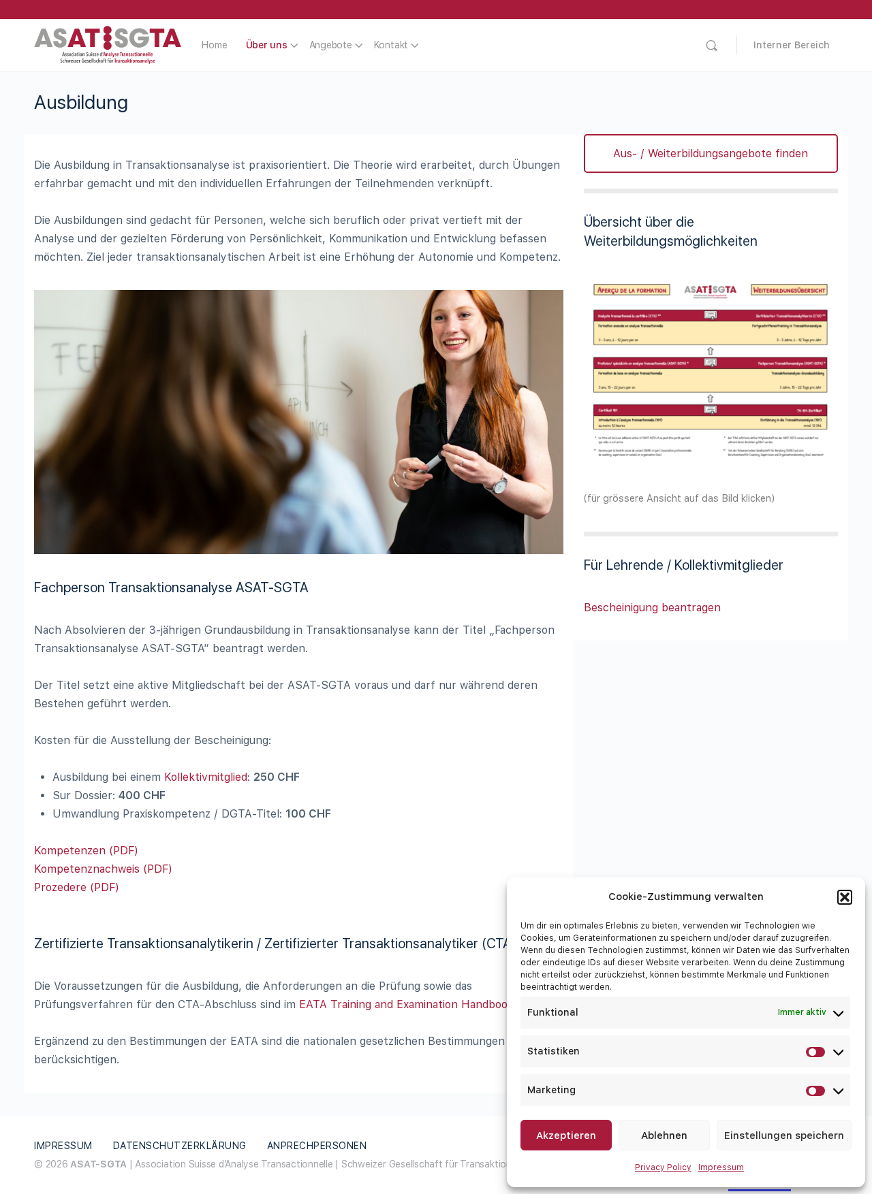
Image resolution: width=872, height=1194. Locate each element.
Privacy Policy (663, 1167)
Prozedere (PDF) (76, 887)
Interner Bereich (791, 44)
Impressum (721, 1167)
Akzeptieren (566, 1135)
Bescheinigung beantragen (652, 607)
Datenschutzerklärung (180, 1145)
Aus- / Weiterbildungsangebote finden (710, 153)
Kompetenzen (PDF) (86, 850)
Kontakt (391, 44)
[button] (845, 897)
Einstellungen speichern (784, 1135)
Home (214, 44)
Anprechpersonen (317, 1145)
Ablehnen (664, 1135)
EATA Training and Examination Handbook (406, 1004)
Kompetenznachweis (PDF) (103, 868)
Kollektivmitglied (205, 777)
